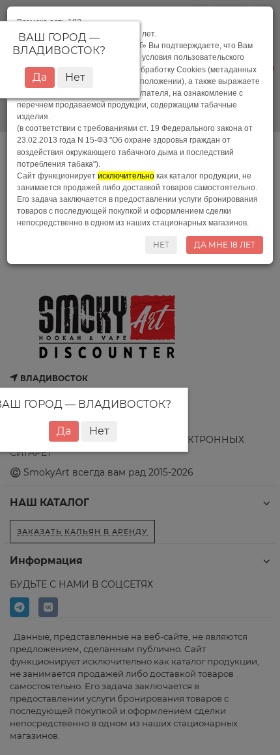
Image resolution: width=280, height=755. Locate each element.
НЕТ (161, 244)
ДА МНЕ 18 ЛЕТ (224, 244)
